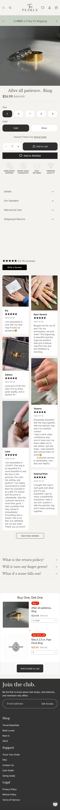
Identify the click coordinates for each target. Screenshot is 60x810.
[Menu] (3, 7)
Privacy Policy (9, 789)
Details (8, 191)
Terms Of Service (11, 799)
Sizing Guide (40, 137)
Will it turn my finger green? (25, 567)
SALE (5, 741)
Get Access (47, 703)
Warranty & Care (13, 209)
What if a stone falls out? (21, 573)
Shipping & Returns (14, 219)
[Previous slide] (3, 21)
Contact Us (8, 765)
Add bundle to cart (30, 668)
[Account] (49, 7)
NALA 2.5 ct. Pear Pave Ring (41, 641)
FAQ (4, 759)
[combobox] (44, 620)
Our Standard (11, 200)
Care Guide (8, 770)
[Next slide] (56, 21)
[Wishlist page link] (42, 7)
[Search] (10, 7)
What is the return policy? (23, 560)
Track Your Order (11, 754)
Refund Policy (9, 794)
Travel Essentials (10, 725)
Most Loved (8, 730)
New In (6, 735)
